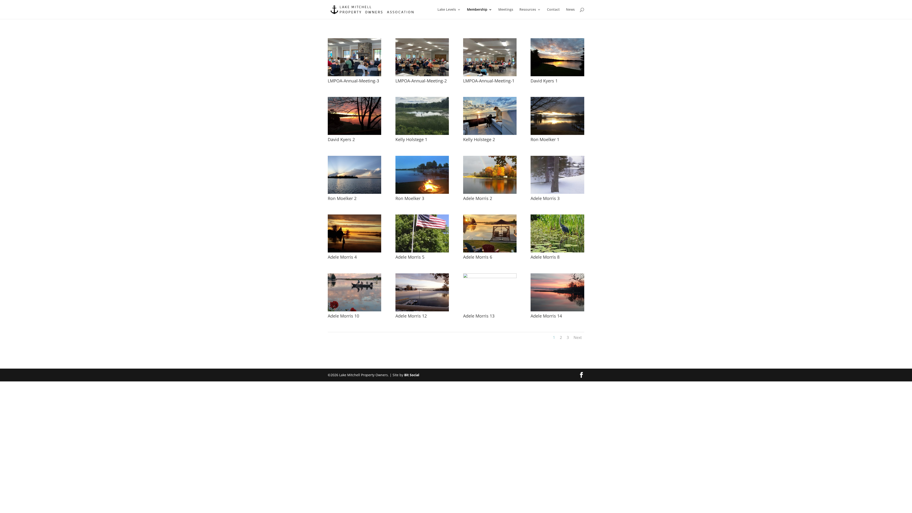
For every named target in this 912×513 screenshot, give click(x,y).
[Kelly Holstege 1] (422, 133)
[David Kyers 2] (354, 133)
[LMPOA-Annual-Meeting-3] (354, 75)
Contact (553, 10)
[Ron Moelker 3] (422, 192)
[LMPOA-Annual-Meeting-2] (422, 75)
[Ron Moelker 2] (354, 192)
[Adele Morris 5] (422, 251)
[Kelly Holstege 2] (490, 133)
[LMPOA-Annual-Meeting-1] (490, 75)
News (570, 10)
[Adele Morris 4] (354, 251)
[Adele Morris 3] (557, 192)
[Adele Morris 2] (490, 192)
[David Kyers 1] (557, 75)
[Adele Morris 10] (354, 310)
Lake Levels (446, 10)
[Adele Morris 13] (490, 277)
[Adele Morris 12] (422, 310)
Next (578, 337)
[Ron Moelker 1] (557, 133)
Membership (477, 10)
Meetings (505, 10)
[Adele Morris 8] (557, 251)
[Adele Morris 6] (490, 251)
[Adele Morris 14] (557, 310)
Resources (527, 10)
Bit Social (411, 375)
